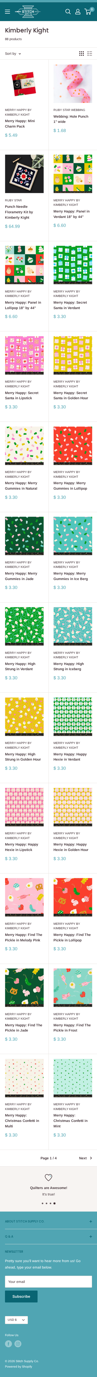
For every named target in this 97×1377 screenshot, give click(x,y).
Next (83, 1158)
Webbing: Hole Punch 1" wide (70, 119)
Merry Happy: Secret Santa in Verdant (70, 305)
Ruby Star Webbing (69, 110)
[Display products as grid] (81, 53)
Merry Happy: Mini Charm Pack (20, 123)
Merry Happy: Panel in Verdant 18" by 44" (71, 214)
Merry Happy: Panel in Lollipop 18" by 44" (23, 305)
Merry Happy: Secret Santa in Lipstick (21, 395)
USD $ (12, 1320)
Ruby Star (13, 200)
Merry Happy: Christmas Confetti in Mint (70, 1120)
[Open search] (68, 11)
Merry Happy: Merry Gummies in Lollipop (70, 485)
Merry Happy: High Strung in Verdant (20, 666)
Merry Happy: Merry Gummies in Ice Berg (70, 576)
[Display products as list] (90, 53)
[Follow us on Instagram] (17, 1343)
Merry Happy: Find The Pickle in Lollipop (72, 937)
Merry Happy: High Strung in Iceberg (68, 666)
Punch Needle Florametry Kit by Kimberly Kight (19, 212)
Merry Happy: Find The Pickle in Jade (23, 1028)
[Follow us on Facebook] (8, 1343)
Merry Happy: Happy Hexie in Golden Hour (70, 847)
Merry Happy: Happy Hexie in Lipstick (21, 847)
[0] (88, 12)
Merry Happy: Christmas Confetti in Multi (22, 1120)
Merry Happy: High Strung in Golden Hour (23, 757)
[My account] (77, 11)
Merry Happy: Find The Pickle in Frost (72, 1028)
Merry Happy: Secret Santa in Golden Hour (70, 395)
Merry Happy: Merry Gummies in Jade (21, 576)
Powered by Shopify (18, 1366)
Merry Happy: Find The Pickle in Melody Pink (23, 937)
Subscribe (21, 1296)
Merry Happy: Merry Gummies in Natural (21, 485)
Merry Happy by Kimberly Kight (18, 112)
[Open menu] (7, 12)
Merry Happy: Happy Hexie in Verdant (70, 757)
